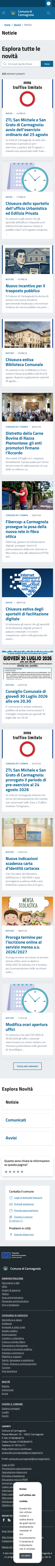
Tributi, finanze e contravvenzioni (19, 1364)
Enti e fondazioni (10, 1305)
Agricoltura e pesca (12, 1320)
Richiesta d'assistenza (13, 1476)
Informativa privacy (12, 1490)
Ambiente (7, 1323)
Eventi (5, 1416)
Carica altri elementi (27, 1066)
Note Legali (8, 1494)
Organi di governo (11, 1290)
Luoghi (5, 1412)
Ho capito (25, 1555)
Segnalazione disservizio (14, 1472)
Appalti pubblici (10, 1331)
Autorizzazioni (9, 1334)
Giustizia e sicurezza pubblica (17, 1349)
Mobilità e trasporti (12, 1356)
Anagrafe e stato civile (13, 1327)
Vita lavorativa (9, 1371)
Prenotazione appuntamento (16, 1468)
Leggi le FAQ (8, 1465)
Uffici (4, 1286)
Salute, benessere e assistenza (18, 1360)
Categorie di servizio (15, 1315)
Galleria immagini (11, 1408)
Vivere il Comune (12, 1404)
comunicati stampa (17, 426)
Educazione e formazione (15, 1345)
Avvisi (5, 1393)
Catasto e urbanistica (13, 1338)
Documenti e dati (11, 1283)
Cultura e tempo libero (13, 1342)
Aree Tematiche (10, 1531)
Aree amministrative (12, 1297)
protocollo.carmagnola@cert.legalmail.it (22, 1452)
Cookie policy (8, 1487)
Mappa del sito (9, 1547)
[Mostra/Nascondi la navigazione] (4, 13)
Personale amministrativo (15, 1301)
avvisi (9, 113)
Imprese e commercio (13, 1353)
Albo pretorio (8, 1498)
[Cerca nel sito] (48, 13)
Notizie (5, 1386)
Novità (17, 25)
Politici (5, 1294)
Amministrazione (12, 1278)
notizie (10, 279)
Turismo (6, 1367)
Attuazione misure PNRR (15, 1479)
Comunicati (8, 1390)
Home (7, 25)
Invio (47, 64)
